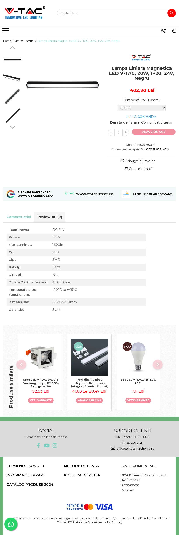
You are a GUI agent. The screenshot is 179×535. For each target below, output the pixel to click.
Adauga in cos (153, 131)
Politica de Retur (82, 475)
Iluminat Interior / (25, 40)
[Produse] (6, 31)
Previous (12, 48)
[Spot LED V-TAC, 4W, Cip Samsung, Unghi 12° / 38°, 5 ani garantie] (40, 357)
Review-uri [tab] (49, 217)
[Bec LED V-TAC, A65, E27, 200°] (138, 357)
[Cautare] (171, 13)
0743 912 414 (135, 443)
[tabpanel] (62, 84)
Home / (8, 40)
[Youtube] (46, 445)
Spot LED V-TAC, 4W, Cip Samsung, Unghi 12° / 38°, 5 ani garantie (40, 383)
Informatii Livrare (26, 475)
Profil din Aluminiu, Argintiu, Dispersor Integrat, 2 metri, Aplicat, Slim (89, 383)
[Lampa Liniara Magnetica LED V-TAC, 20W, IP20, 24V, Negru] (62, 84)
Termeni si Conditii (26, 466)
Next (12, 126)
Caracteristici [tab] (19, 217)
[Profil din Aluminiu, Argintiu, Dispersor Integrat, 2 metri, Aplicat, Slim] (89, 357)
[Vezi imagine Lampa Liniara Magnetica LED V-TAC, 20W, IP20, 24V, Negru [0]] (12, 60)
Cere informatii (140, 169)
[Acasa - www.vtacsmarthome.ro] (25, 13)
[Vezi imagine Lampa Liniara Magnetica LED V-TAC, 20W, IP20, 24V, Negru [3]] (12, 115)
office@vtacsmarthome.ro (135, 448)
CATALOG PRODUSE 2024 (30, 485)
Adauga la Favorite (140, 161)
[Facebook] (38, 445)
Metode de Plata (81, 466)
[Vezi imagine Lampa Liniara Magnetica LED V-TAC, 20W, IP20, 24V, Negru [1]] (12, 78)
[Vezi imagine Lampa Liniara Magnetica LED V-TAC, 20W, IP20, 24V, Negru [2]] (12, 97)
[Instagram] (55, 445)
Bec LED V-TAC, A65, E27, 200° (138, 381)
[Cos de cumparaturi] (174, 30)
